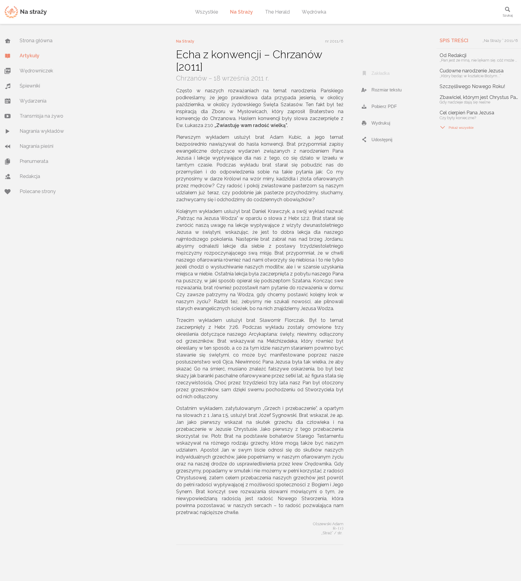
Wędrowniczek (36, 71)
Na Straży (241, 12)
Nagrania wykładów (42, 131)
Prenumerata (34, 161)
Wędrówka (314, 12)
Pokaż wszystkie (457, 127)
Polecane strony (38, 191)
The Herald (277, 12)
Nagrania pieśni (36, 146)
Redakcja (30, 176)
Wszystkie (206, 12)
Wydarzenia (33, 101)
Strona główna (36, 40)
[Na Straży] (26, 12)
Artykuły (29, 56)
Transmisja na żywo (41, 116)
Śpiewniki (30, 86)
